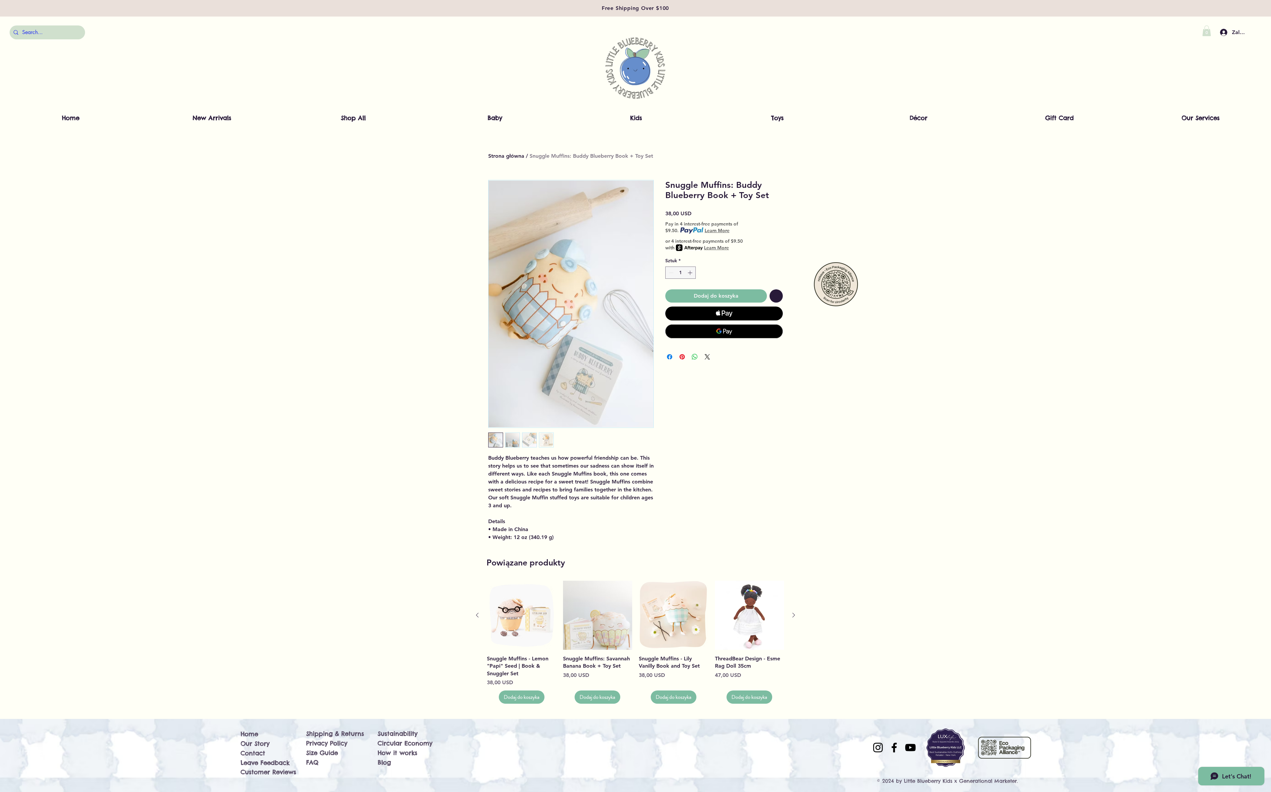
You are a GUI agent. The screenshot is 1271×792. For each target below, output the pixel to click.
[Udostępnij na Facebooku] (670, 357)
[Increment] (690, 272)
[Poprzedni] (477, 615)
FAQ (312, 762)
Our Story (255, 743)
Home (249, 734)
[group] (635, 642)
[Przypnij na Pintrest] (682, 357)
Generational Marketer (988, 781)
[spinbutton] (680, 272)
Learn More (717, 230)
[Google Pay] (724, 331)
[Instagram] (877, 747)
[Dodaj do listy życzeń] (776, 296)
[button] (1206, 30)
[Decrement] (670, 272)
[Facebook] (894, 747)
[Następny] (794, 615)
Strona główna (506, 156)
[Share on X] (707, 357)
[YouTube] (910, 747)
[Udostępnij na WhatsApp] (695, 357)
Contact (253, 753)
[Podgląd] (521, 615)
